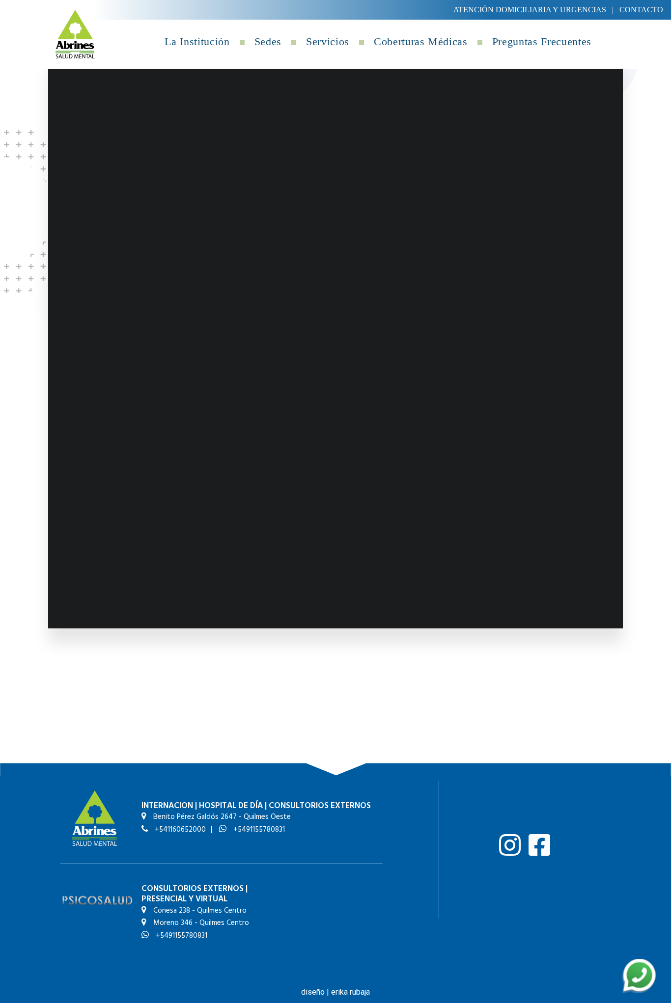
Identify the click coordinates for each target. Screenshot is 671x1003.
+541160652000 (179, 830)
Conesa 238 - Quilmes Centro (199, 911)
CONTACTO (641, 9)
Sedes (267, 41)
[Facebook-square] (539, 845)
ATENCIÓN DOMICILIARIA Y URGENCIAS (529, 9)
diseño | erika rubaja (335, 992)
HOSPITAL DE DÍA (231, 806)
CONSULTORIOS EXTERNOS (320, 806)
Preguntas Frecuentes (541, 41)
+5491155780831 (258, 830)
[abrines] (75, 33)
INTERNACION (167, 806)
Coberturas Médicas (421, 41)
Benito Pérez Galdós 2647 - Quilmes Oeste (221, 817)
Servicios (327, 41)
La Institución (197, 41)
